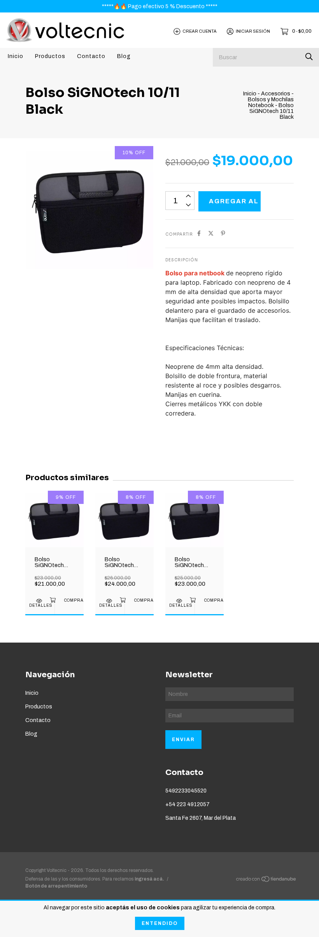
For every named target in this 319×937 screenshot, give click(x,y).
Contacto (91, 56)
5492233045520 (186, 791)
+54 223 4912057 (187, 804)
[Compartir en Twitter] (211, 233)
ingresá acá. (149, 879)
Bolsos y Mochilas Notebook (271, 102)
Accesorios (275, 94)
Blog (124, 56)
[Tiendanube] (266, 881)
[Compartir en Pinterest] (223, 233)
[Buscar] (309, 56)
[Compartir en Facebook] (199, 233)
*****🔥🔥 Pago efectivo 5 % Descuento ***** (159, 6)
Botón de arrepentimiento (56, 886)
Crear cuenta (199, 31)
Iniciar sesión (253, 31)
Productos (50, 56)
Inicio (15, 56)
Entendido (160, 923)
